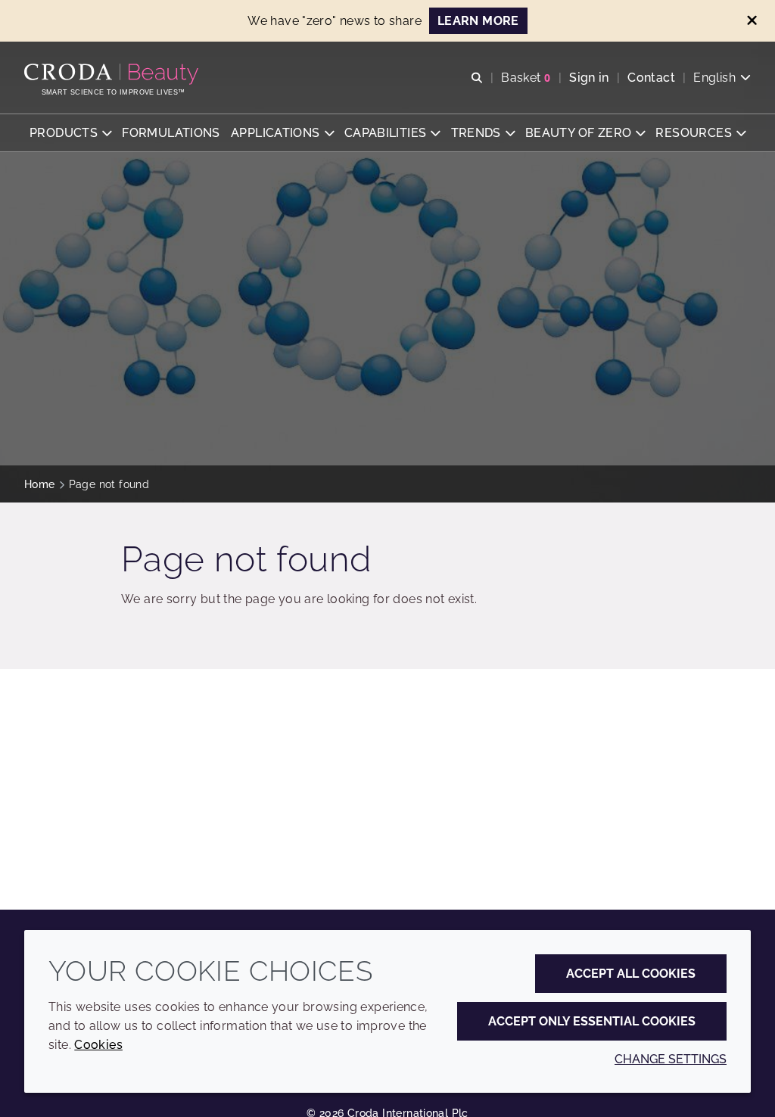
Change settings (671, 1059)
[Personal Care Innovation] (113, 74)
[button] (70, 132)
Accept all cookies (631, 973)
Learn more (478, 21)
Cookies (98, 1045)
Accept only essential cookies (592, 1021)
